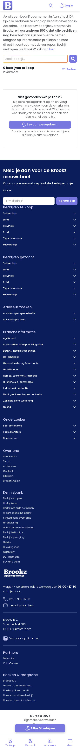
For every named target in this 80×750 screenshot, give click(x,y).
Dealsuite (8, 658)
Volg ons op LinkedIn (23, 638)
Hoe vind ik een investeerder (19, 700)
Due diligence (11, 547)
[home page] (7, 5)
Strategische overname (17, 517)
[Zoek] (73, 59)
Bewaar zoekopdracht (43, 124)
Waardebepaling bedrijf (17, 513)
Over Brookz (10, 456)
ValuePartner (10, 663)
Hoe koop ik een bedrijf (16, 690)
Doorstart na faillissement (18, 527)
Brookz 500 (9, 680)
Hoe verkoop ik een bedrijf (18, 695)
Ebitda (7, 542)
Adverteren (9, 466)
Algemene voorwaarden (40, 720)
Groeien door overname (17, 685)
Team (6, 461)
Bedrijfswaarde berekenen (18, 508)
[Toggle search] (51, 5)
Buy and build (11, 561)
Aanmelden (67, 201)
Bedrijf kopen (10, 503)
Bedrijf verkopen (12, 498)
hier (52, 49)
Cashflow (9, 552)
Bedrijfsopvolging (13, 537)
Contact (8, 471)
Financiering (10, 522)
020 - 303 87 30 (19, 599)
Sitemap (8, 476)
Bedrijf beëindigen (13, 532)
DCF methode (11, 556)
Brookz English (11, 481)
